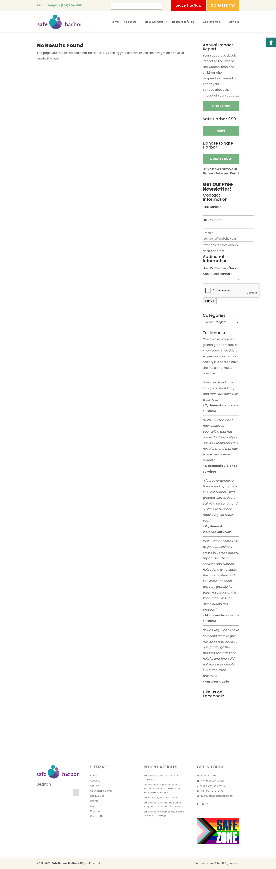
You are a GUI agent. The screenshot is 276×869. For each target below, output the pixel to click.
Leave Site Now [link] (188, 5)
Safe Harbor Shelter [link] (64, 863)
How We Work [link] (154, 22)
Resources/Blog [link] (183, 22)
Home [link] (115, 22)
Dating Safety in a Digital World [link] (161, 797)
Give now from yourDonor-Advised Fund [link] (221, 171)
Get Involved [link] (211, 22)
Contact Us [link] (96, 816)
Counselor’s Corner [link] (101, 790)
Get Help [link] (95, 785)
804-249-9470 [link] (216, 785)
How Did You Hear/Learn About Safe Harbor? (220, 271)
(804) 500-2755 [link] (71, 5)
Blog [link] (92, 806)
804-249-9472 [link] (214, 790)
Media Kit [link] (95, 811)
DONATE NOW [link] (223, 5)
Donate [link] (234, 22)
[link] (271, 42)
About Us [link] (130, 22)
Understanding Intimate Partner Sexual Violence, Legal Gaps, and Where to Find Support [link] (163, 788)
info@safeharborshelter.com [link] (217, 795)
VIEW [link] (221, 130)
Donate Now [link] (221, 159)
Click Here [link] (221, 106)
